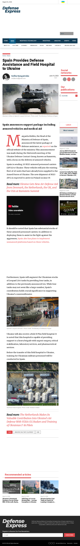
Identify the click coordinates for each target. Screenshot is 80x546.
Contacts (58, 45)
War (38, 432)
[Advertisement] (51, 22)
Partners (49, 45)
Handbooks (33, 45)
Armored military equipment (24, 432)
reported (46, 146)
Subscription (70, 543)
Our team (15, 45)
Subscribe (69, 535)
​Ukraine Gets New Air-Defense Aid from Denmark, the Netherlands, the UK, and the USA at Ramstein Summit (32, 187)
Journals (24, 45)
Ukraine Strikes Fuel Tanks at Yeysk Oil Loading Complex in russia (47, 501)
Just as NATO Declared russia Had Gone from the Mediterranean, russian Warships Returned (68, 153)
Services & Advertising (61, 543)
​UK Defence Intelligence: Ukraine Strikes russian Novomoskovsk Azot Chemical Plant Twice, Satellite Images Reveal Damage (68, 197)
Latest (68, 125)
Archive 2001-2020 (70, 45)
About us (7, 45)
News (8, 56)
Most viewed (68, 130)
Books (42, 45)
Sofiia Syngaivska (20, 76)
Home (4, 56)
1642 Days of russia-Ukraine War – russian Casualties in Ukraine (29, 500)
